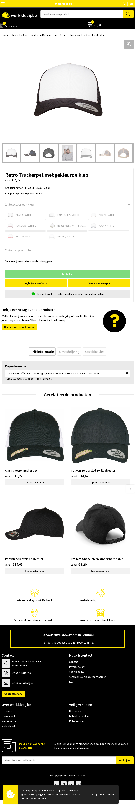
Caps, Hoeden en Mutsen (37, 35)
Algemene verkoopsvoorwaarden (87, 676)
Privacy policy (76, 666)
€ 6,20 (79, 564)
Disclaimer (75, 711)
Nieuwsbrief (8, 716)
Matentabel (8, 726)
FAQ (71, 681)
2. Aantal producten (19, 250)
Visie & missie (9, 721)
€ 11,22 (13, 476)
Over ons (7, 711)
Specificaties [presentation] (94, 351)
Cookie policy (76, 671)
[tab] (42, 351)
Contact (73, 661)
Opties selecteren (35, 482)
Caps (56, 35)
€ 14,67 (79, 476)
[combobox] (81, 14)
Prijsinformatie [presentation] (42, 351)
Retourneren (76, 721)
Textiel (16, 35)
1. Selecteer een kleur (20, 204)
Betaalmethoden (79, 716)
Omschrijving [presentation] (69, 351)
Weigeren (111, 794)
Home (5, 35)
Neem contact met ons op (19, 327)
